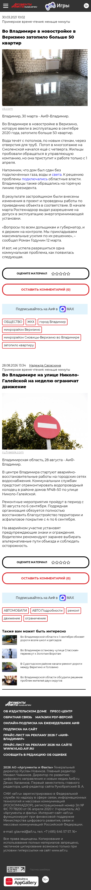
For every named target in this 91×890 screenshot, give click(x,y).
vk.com (7, 109)
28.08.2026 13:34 (14, 365)
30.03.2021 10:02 (13, 17)
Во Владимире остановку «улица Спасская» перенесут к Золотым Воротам (49, 652)
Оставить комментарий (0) (45, 289)
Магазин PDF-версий (54, 717)
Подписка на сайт (20, 729)
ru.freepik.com (13, 452)
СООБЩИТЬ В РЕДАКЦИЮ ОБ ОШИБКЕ (35, 755)
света (57, 175)
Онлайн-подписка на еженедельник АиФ (41, 723)
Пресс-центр (61, 711)
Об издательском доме (25, 711)
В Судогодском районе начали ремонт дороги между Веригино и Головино (51, 665)
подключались (35, 179)
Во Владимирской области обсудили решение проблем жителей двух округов (51, 679)
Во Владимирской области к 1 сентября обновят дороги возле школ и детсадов (52, 638)
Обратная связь (17, 717)
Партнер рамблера (40, 869)
